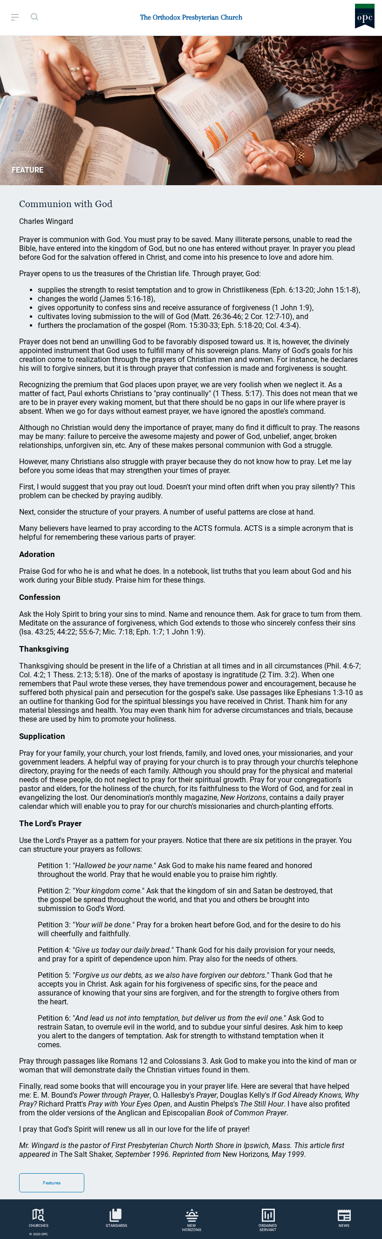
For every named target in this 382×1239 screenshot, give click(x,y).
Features (52, 1182)
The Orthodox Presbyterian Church (191, 17)
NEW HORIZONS (191, 1228)
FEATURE (27, 170)
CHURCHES (38, 1226)
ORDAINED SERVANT (268, 1228)
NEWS (344, 1226)
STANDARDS (116, 1226)
